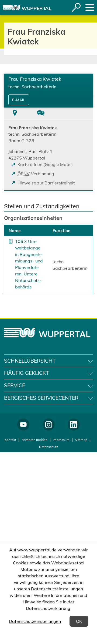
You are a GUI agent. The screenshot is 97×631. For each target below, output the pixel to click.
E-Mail (18, 100)
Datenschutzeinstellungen (35, 621)
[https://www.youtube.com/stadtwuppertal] (23, 424)
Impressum (61, 440)
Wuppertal (36, 8)
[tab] (15, 114)
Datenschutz (48, 447)
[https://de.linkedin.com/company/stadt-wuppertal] (74, 424)
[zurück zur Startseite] (11, 7)
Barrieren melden (34, 440)
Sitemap (81, 440)
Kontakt (10, 440)
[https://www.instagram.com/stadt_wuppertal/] (49, 424)
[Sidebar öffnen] (90, 7)
